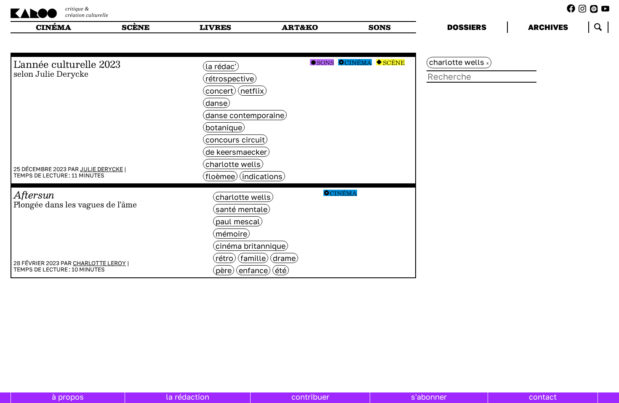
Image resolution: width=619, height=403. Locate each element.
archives (548, 27)
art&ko (300, 27)
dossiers (466, 27)
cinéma (53, 27)
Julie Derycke (101, 169)
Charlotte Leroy (99, 263)
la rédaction (187, 396)
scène (135, 27)
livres (215, 27)
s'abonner (429, 396)
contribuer (310, 396)
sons (379, 27)
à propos (68, 396)
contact (543, 396)
